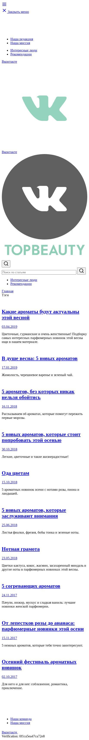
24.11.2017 (9, 595)
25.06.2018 (9, 525)
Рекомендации (21, 54)
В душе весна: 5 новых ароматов (40, 358)
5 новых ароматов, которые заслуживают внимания (34, 513)
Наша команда (21, 719)
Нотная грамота (21, 549)
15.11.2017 (9, 638)
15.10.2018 (9, 482)
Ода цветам (15, 473)
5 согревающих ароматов (31, 586)
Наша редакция (21, 39)
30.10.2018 (9, 449)
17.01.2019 (9, 367)
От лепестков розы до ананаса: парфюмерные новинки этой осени (43, 626)
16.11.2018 (9, 406)
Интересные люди (23, 50)
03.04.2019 (9, 326)
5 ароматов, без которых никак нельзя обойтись (38, 394)
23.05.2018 (9, 558)
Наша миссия (20, 43)
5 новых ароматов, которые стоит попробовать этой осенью (41, 437)
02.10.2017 (9, 677)
